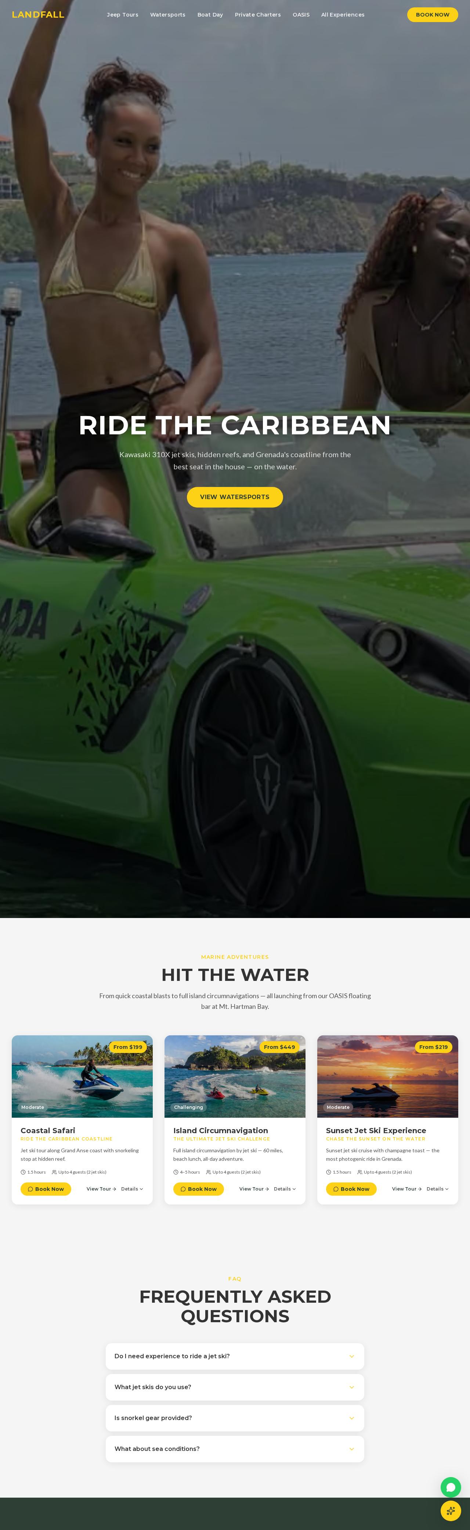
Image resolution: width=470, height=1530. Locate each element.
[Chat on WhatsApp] (451, 1487)
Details (129, 1189)
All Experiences (343, 14)
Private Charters (258, 14)
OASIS (301, 14)
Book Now (49, 1189)
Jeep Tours (122, 14)
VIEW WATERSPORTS (235, 497)
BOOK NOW (432, 14)
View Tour (99, 1189)
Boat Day (210, 14)
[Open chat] (451, 1511)
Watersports (168, 14)
